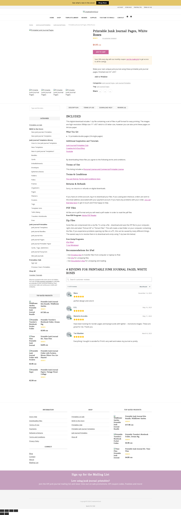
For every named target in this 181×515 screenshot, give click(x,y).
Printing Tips (138, 7)
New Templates (37, 147)
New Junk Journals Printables (41, 132)
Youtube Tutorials (107, 18)
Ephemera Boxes (37, 172)
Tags (33, 204)
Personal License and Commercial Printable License (103, 169)
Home (52, 18)
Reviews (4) (122, 108)
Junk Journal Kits (37, 235)
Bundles (34, 155)
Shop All (32, 271)
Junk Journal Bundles (38, 231)
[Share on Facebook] (100, 91)
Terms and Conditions (37, 437)
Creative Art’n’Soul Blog (75, 148)
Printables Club (35, 260)
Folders (34, 176)
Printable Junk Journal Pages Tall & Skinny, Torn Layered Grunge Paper (127, 383)
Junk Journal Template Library (41, 140)
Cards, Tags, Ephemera (39, 248)
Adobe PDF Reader (89, 215)
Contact (120, 18)
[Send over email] (2, 259)
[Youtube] (93, 494)
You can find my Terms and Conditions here (83, 179)
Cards (33, 159)
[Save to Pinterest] (2, 254)
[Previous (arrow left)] (2, 513)
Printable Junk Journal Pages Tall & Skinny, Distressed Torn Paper (144, 383)
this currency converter (44, 281)
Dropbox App (76, 255)
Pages (33, 192)
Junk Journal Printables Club (77, 145)
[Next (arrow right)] (7, 513)
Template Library (71, 18)
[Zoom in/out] (2, 510)
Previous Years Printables (40, 267)
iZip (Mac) (70, 242)
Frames (34, 184)
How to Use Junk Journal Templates (44, 143)
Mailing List (33, 462)
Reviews (84, 18)
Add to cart (100, 52)
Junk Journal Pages (59, 25)
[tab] (73, 107)
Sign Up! (34, 263)
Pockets (34, 200)
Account (120, 7)
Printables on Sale (35, 125)
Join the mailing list (132, 59)
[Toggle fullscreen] (7, 510)
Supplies (93, 18)
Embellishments (37, 163)
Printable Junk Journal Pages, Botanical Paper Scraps (73, 382)
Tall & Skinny (35, 212)
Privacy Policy (34, 441)
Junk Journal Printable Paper (41, 244)
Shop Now (102, 3)
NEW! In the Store (78, 421)
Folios (33, 180)
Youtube (69, 151)
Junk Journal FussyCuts (39, 252)
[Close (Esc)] (16, 510)
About (31, 459)
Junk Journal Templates (39, 227)
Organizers (35, 188)
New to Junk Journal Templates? (42, 151)
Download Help (105, 108)
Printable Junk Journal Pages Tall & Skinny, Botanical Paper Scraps (91, 383)
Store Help (128, 7)
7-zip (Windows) (72, 245)
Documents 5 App (78, 261)
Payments (33, 429)
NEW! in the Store (36, 129)
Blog (31, 453)
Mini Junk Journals (37, 256)
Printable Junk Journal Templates (83, 429)
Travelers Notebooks (39, 216)
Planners (34, 196)
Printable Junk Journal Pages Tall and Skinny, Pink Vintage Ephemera (109, 382)
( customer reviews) (109, 38)
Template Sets (36, 208)
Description (73, 108)
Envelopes (35, 167)
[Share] (11, 510)
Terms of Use (148, 7)
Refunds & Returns (36, 433)
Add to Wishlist (101, 77)
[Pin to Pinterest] (105, 91)
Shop (59, 18)
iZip (72, 258)
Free (33, 220)
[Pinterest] (88, 494)
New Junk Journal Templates (41, 136)
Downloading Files (35, 421)
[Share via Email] (110, 91)
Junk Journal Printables (43, 25)
